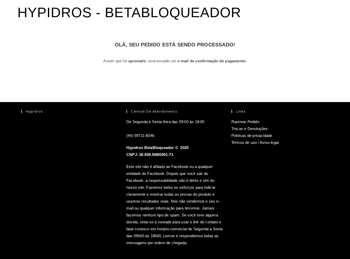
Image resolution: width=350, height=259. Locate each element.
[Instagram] (23, 148)
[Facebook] (23, 128)
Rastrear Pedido (245, 121)
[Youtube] (23, 169)
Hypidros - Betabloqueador (129, 12)
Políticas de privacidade (251, 135)
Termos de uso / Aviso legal (255, 142)
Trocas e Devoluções (249, 128)
